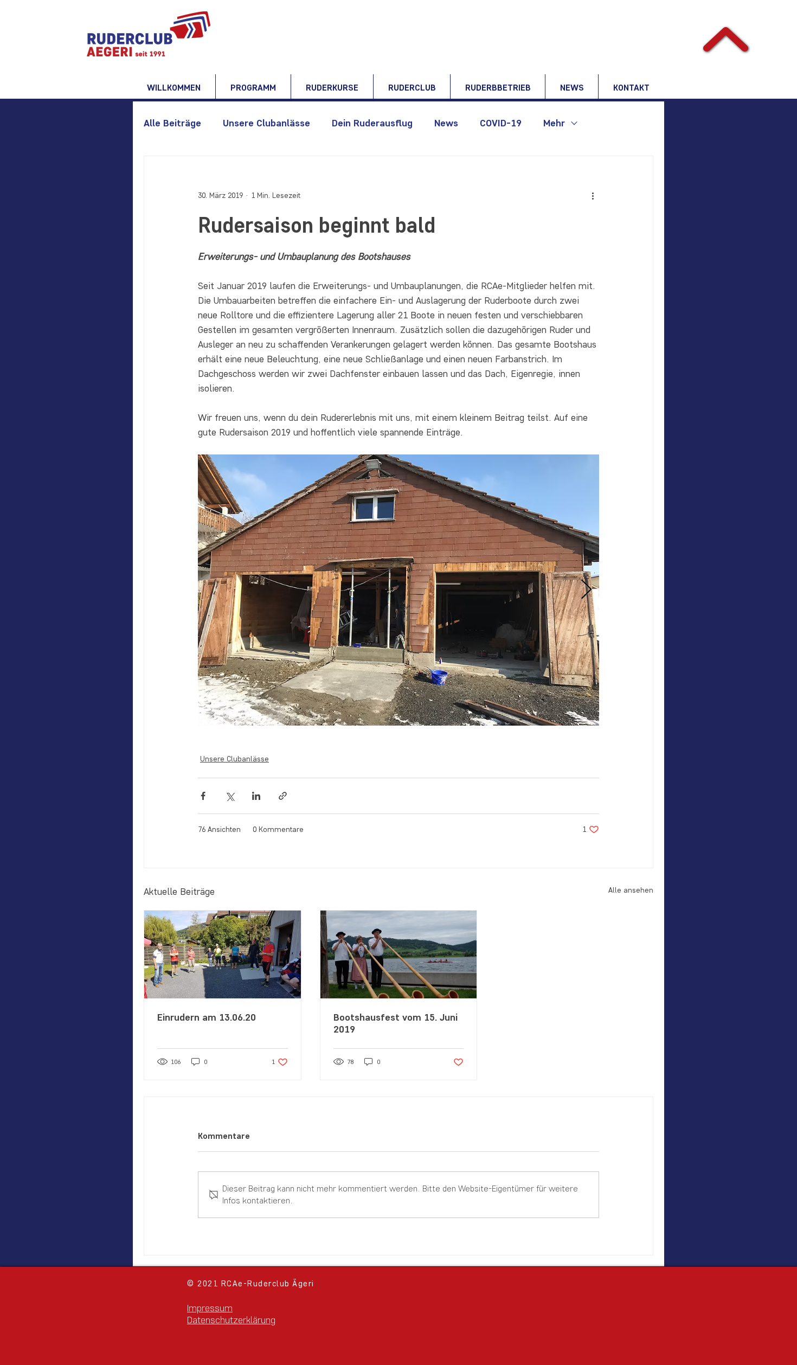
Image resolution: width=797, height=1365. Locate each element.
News (446, 123)
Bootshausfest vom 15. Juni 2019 (395, 1023)
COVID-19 (501, 123)
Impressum (210, 1308)
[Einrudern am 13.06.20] (222, 954)
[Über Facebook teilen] (203, 796)
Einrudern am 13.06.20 (206, 1017)
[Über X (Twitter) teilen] (229, 796)
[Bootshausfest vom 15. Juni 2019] (398, 954)
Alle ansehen (630, 890)
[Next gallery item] (586, 590)
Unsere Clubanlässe (266, 123)
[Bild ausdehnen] (398, 590)
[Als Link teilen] (283, 796)
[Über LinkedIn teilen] (256, 796)
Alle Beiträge (172, 123)
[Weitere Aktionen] (592, 195)
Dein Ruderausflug (372, 123)
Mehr (554, 123)
